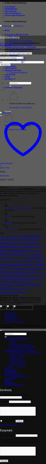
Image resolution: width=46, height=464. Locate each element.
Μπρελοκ (8, 223)
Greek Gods (28, 255)
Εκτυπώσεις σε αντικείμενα (20, 41)
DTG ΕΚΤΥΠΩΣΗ (16, 357)
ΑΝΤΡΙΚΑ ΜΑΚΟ (16, 279)
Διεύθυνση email (7, 435)
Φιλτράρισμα (5, 65)
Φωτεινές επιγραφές (17, 60)
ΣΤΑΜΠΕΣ (20, 285)
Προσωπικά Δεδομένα (15, 15)
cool (43, 236)
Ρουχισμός (6, 285)
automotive (5, 236)
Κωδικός (4, 402)
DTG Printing (9, 250)
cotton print (8, 239)
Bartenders (4, 176)
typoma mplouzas (16, 276)
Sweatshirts (30, 272)
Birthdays (16, 236)
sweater (16, 272)
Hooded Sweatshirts (19, 258)
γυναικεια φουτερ (26, 289)
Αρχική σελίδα (6, 43)
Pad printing (10, 66)
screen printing (26, 268)
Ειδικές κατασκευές (17, 366)
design (4, 247)
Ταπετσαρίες (14, 360)
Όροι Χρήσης (11, 11)
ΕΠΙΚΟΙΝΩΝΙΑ (11, 9)
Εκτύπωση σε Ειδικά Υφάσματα (22, 347)
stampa (5, 272)
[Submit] (6, 336)
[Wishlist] (1, 115)
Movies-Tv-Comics (32, 265)
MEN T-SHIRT (34, 261)
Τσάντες (8, 216)
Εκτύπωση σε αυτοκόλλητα (20, 45)
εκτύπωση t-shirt (12, 292)
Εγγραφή (4, 461)
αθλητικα (16, 289)
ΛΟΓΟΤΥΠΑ (10, 75)
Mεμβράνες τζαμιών (17, 362)
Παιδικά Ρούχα (26, 282)
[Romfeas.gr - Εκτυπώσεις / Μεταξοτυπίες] (11, 26)
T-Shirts (12, 343)
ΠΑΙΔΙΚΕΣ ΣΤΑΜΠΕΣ (9, 282)
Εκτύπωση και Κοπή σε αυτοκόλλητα (24, 353)
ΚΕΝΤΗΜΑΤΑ (11, 68)
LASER (8, 368)
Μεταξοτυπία (14, 340)
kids (43, 258)
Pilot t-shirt (7, 268)
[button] (7, 30)
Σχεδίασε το (10, 79)
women (33, 276)
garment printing (11, 254)
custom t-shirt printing (24, 243)
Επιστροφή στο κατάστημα (20, 108)
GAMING (37, 251)
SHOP (7, 77)
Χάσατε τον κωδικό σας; (10, 425)
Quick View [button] (5, 168)
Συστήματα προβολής (18, 73)
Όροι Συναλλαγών (13, 13)
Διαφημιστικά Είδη (13, 70)
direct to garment (22, 247)
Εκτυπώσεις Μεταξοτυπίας (17, 34)
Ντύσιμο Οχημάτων (17, 51)
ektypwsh (26, 250)
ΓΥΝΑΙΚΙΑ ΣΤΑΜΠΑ (35, 279)
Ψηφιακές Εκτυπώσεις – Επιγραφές (20, 47)
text (1, 276)
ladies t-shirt (20, 262)
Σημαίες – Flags (11, 229)
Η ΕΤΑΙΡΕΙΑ (10, 7)
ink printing (33, 258)
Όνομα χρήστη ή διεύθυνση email (14, 395)
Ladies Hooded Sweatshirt (7, 262)
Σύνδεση (19, 421)
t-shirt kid (41, 273)
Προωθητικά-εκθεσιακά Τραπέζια (18, 208)
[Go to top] (1, 330)
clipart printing (31, 236)
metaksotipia (9, 265)
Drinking (39, 247)
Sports (41, 268)
